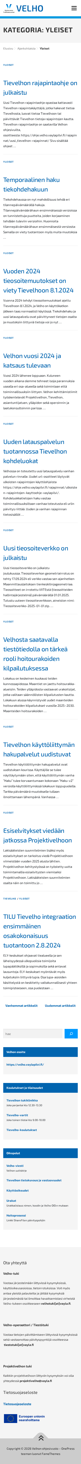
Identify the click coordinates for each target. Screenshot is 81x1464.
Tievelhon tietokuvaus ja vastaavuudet (34, 1180)
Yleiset (8, 64)
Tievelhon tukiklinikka (22, 1100)
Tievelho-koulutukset (21, 1130)
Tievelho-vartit (17, 1115)
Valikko (74, 8)
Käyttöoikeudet (17, 1190)
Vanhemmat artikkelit (21, 1005)
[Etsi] (71, 1033)
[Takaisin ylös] (40, 1438)
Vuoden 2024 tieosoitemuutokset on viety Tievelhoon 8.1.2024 (38, 280)
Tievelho (9, 898)
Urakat (11, 1200)
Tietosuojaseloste (17, 1404)
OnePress (68, 1448)
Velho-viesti (15, 1165)
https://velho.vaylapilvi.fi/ (25, 1064)
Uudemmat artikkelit (60, 1005)
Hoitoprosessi (16, 1215)
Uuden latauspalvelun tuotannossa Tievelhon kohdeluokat (35, 451)
